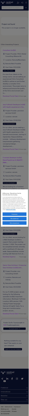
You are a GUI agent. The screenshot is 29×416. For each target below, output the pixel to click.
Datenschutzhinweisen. (19, 209)
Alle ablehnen (14, 218)
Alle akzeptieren (14, 223)
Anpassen (14, 214)
